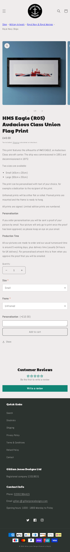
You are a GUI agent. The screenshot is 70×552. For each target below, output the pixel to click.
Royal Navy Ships (10, 28)
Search (10, 412)
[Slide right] (42, 111)
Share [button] (8, 341)
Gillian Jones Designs (32, 546)
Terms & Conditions (16, 442)
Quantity (6, 263)
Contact (10, 457)
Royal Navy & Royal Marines (40, 24)
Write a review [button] (35, 388)
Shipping (16, 142)
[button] (4, 11)
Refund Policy (13, 449)
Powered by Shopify (45, 546)
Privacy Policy (13, 435)
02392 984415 (22, 494)
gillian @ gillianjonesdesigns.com (30, 500)
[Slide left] (27, 111)
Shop (4, 24)
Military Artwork (17, 24)
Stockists (11, 420)
